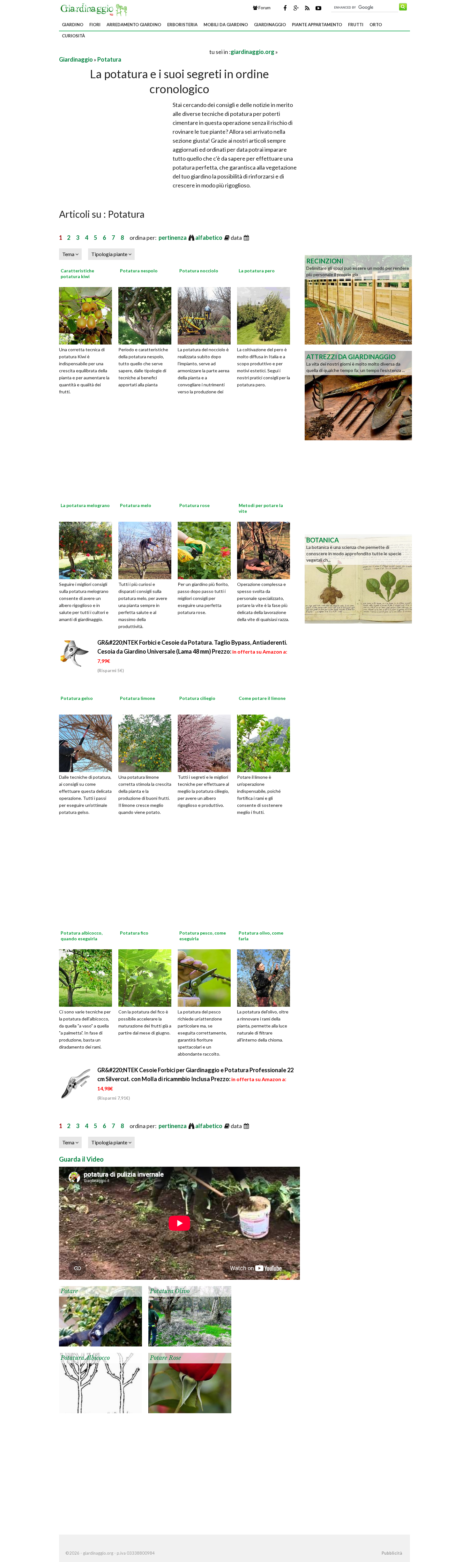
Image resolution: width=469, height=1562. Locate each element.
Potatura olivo (170, 1291)
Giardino (72, 24)
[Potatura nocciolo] (206, 314)
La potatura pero (257, 270)
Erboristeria (182, 24)
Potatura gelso (77, 698)
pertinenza (173, 237)
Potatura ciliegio (197, 698)
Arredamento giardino (134, 24)
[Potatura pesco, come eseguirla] (206, 977)
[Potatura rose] (206, 549)
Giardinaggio (270, 24)
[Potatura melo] (147, 549)
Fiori (94, 24)
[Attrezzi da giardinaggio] (358, 394)
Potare (69, 1291)
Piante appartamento (317, 24)
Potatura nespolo (139, 270)
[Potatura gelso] (87, 742)
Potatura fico (134, 933)
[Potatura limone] (147, 742)
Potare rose (165, 1357)
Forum (264, 7)
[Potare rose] (189, 1382)
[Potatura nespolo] (147, 314)
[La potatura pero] (265, 314)
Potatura (109, 59)
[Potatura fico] (147, 977)
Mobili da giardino (226, 24)
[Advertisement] (133, 51)
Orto (375, 24)
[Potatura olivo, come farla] (265, 977)
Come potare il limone (262, 698)
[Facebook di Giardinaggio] (285, 8)
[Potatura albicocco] (100, 1382)
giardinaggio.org (252, 51)
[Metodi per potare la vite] (265, 549)
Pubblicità (392, 1553)
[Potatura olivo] (189, 1315)
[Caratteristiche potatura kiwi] (87, 314)
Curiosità (73, 35)
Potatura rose (194, 505)
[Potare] (100, 1315)
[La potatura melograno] (87, 549)
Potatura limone (137, 698)
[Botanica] (358, 578)
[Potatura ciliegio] (206, 742)
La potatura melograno (85, 505)
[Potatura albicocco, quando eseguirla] (87, 977)
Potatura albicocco (85, 1357)
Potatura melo (135, 505)
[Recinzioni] (358, 299)
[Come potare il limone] (265, 742)
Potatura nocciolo (198, 270)
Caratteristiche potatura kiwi (77, 273)
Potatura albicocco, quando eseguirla (81, 935)
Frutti (355, 24)
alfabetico (209, 237)
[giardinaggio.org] (95, 8)
